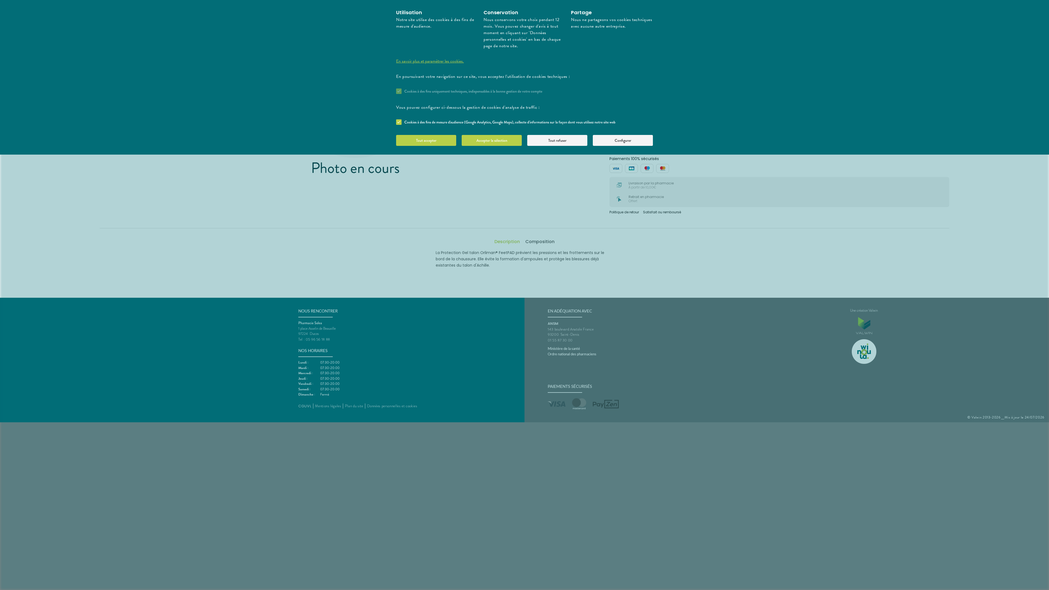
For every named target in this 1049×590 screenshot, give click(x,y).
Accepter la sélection (491, 140)
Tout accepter (426, 140)
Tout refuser (557, 140)
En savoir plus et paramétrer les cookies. (430, 61)
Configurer (623, 140)
